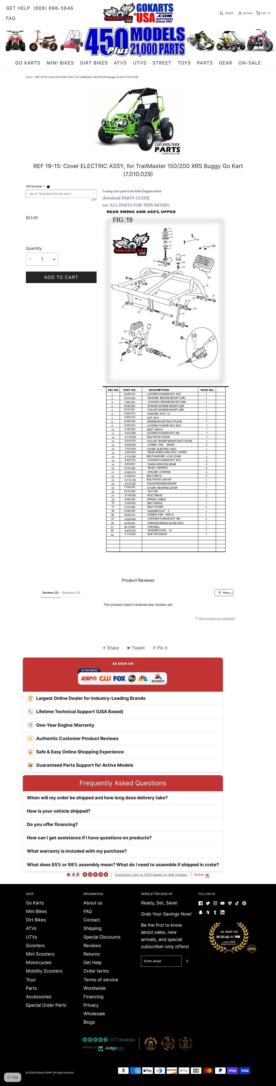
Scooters (35, 945)
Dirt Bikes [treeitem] (94, 63)
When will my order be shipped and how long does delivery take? (97, 797)
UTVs (31, 937)
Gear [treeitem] (225, 63)
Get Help (92, 962)
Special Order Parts (46, 1005)
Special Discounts (102, 937)
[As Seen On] (229, 937)
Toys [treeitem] (184, 63)
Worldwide (94, 988)
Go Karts (35, 902)
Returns (91, 954)
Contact (91, 919)
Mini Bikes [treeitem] (60, 63)
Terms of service (100, 979)
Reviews (92, 945)
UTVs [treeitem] (139, 63)
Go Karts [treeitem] (28, 63)
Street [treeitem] (162, 63)
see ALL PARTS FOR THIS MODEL (136, 204)
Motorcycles (39, 962)
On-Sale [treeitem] (249, 63)
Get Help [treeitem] (18, 8)
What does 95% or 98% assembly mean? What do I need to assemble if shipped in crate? (123, 864)
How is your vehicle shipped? (58, 811)
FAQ (87, 911)
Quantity (34, 248)
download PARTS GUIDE (126, 197)
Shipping (92, 928)
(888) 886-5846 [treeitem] (53, 8)
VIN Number (35, 186)
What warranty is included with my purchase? (77, 851)
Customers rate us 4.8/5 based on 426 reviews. (151, 875)
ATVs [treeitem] (120, 63)
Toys (31, 979)
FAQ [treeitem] (11, 18)
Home (29, 76)
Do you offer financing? (52, 824)
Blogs (89, 1022)
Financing (93, 996)
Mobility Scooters (44, 971)
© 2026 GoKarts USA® (38, 1072)
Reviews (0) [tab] (51, 592)
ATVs (31, 928)
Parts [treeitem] (205, 63)
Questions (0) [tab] (71, 592)
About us (92, 902)
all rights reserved (63, 1072)
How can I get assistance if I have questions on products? (89, 837)
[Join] (187, 961)
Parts (31, 988)
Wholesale (94, 1013)
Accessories (39, 996)
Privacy (91, 1005)
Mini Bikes (36, 911)
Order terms (96, 971)
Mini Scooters (40, 954)
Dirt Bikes (36, 919)
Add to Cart (61, 277)
